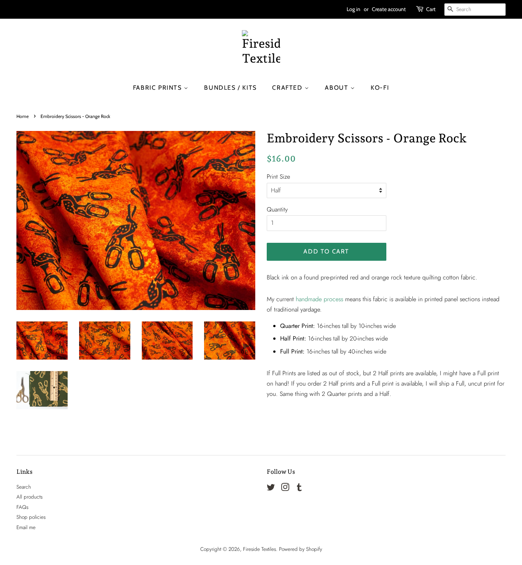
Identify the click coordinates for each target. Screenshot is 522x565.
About (337, 87)
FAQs (22, 507)
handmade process (319, 299)
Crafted (288, 87)
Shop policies (30, 517)
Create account (389, 9)
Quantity (277, 209)
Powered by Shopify (300, 549)
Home (22, 116)
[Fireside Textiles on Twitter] (271, 488)
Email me (26, 527)
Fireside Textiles (259, 549)
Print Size (278, 176)
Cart (431, 9)
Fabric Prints (158, 87)
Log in (353, 9)
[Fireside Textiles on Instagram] (285, 488)
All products (29, 496)
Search (23, 487)
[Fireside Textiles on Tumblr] (299, 488)
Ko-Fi (380, 87)
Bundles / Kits (230, 87)
